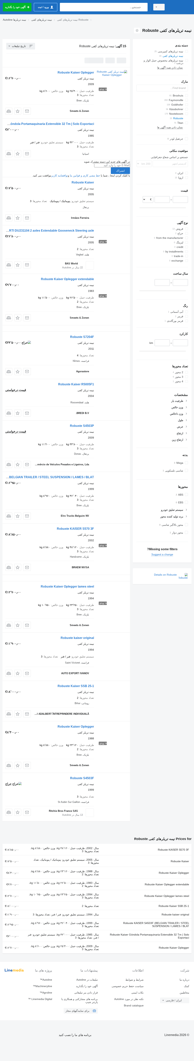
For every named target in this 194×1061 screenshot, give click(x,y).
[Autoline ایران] (179, 7)
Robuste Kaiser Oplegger (76, 72)
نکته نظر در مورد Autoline (128, 999)
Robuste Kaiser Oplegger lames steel (67, 586)
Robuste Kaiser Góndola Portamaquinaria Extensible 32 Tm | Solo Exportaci (149, 936)
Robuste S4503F (82, 778)
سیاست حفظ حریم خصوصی (127, 986)
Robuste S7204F (82, 337)
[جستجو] (144, 7)
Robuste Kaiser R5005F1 (76, 384)
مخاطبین (184, 992)
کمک (186, 986)
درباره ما (184, 979)
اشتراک (120, 170)
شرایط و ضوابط (134, 979)
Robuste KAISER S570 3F (75, 528)
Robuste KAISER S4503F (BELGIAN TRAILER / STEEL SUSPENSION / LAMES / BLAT (156, 925)
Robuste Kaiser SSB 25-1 (76, 686)
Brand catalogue (133, 1005)
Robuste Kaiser (83, 182)
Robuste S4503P (82, 425)
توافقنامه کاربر (59, 175)
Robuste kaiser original (77, 637)
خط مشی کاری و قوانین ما (85, 175)
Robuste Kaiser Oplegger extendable (67, 279)
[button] (17, 111)
